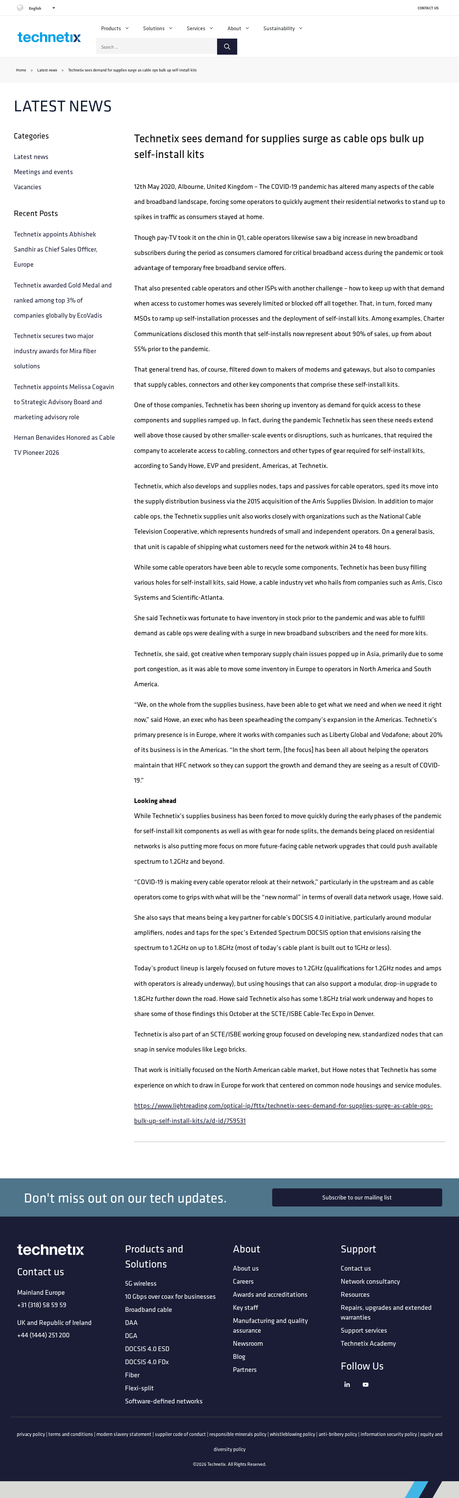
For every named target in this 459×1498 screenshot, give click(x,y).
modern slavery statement (124, 1434)
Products (111, 28)
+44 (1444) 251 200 (43, 1335)
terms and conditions (70, 1434)
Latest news (47, 69)
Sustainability (279, 28)
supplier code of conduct (180, 1434)
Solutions (154, 28)
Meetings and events (43, 171)
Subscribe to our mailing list (357, 1197)
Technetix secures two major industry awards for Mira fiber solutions (55, 350)
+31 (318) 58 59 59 (42, 1304)
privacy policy (31, 1434)
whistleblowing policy (292, 1434)
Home (21, 69)
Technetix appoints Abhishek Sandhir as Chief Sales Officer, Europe (55, 249)
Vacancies (27, 186)
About (234, 28)
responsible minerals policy (237, 1434)
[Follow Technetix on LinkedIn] (351, 1393)
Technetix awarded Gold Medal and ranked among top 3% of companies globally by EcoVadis (63, 300)
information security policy (389, 1434)
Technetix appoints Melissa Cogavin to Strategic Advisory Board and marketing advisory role (64, 401)
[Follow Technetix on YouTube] (370, 1393)
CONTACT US (428, 8)
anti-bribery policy (338, 1434)
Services (196, 28)
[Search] (227, 47)
